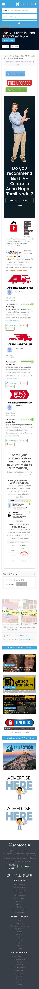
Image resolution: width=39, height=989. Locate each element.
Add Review (9, 40)
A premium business (18, 90)
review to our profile (25, 259)
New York (19, 923)
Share (15, 46)
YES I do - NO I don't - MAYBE (19, 201)
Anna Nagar (14, 56)
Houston (19, 932)
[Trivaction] (19, 756)
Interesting (13, 325)
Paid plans (23, 243)
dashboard (23, 529)
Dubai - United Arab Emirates (19, 926)
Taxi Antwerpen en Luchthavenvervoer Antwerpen (19, 690)
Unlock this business (18, 239)
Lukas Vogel (10, 298)
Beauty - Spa (9, 665)
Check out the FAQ (19, 896)
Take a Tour (20, 901)
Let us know (10, 268)
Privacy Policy (19, 913)
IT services (19, 979)
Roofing (19, 985)
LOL (25, 325)
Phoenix (19, 943)
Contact (19, 907)
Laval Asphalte (10, 711)
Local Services (10, 708)
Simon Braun (10, 413)
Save (6, 46)
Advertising (19, 976)
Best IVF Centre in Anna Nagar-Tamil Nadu (19, 729)
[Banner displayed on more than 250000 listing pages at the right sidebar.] (19, 787)
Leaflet (34, 624)
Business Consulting (20, 959)
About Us (19, 904)
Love (11, 329)
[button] (5, 30)
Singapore (19, 940)
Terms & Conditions (19, 910)
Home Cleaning (19, 973)
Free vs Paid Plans (19, 898)
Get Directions (12, 630)
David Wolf (10, 355)
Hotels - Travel (10, 688)
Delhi (19, 937)
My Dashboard (19, 884)
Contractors (19, 970)
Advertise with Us (19, 890)
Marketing (19, 965)
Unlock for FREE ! (17, 74)
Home (6, 56)
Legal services (19, 982)
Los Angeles (19, 929)
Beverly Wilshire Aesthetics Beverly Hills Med (19, 667)
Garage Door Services (19, 956)
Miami (19, 946)
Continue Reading (12, 320)
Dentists (19, 962)
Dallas (19, 949)
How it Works (19, 893)
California (19, 934)
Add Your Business (19, 887)
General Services (19, 968)
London (19, 920)
